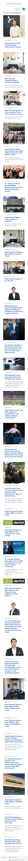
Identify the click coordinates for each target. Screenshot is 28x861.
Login (23, 859)
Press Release (8, 40)
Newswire (4, 857)
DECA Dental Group (14, 4)
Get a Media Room (15, 859)
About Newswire (14, 857)
